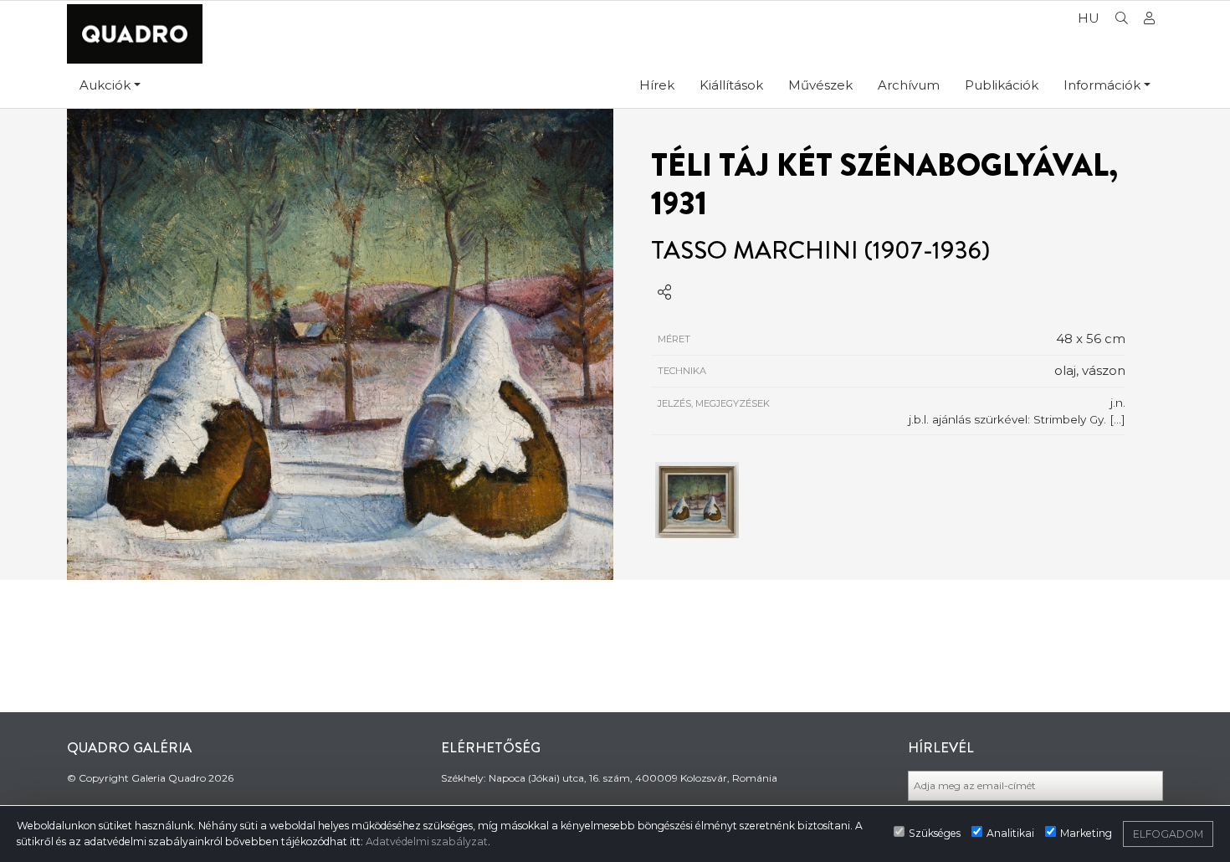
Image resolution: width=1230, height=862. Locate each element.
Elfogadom (1168, 834)
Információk (1101, 85)
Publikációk (1001, 85)
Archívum (909, 85)
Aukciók (105, 85)
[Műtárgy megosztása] (664, 293)
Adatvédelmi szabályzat (427, 841)
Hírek (656, 85)
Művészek (820, 85)
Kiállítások (731, 85)
